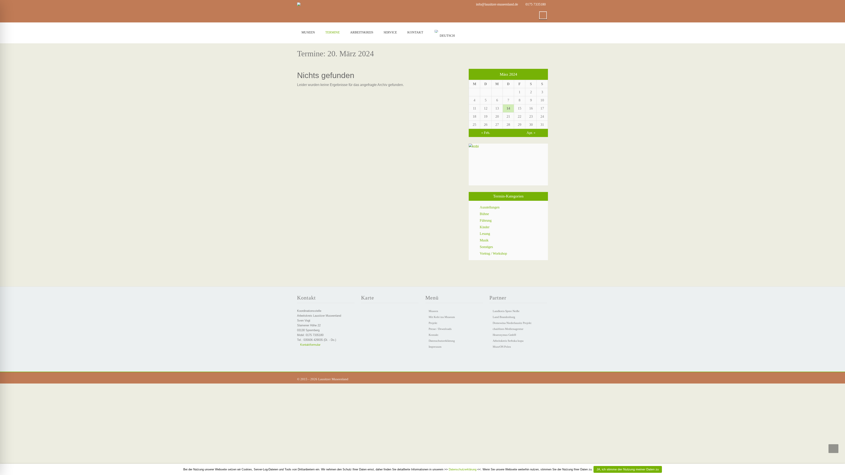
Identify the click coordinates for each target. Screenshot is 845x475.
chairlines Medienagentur (508, 329)
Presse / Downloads (440, 329)
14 (508, 108)
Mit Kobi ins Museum (442, 317)
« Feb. (485, 133)
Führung (486, 220)
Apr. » (531, 133)
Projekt (433, 323)
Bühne (484, 214)
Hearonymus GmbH (504, 334)
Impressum (435, 346)
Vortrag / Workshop (493, 253)
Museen (308, 32)
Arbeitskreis (361, 32)
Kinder (484, 227)
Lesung (485, 234)
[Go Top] (833, 448)
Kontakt (415, 32)
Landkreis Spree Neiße (506, 311)
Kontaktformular (309, 344)
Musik (484, 240)
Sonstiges (486, 247)
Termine (332, 32)
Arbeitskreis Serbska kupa (508, 340)
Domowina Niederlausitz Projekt (512, 323)
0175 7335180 (535, 4)
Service (390, 32)
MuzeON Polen (502, 346)
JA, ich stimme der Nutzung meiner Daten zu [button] (628, 469)
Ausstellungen (490, 207)
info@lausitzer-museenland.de (497, 4)
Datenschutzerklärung (442, 340)
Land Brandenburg (504, 317)
